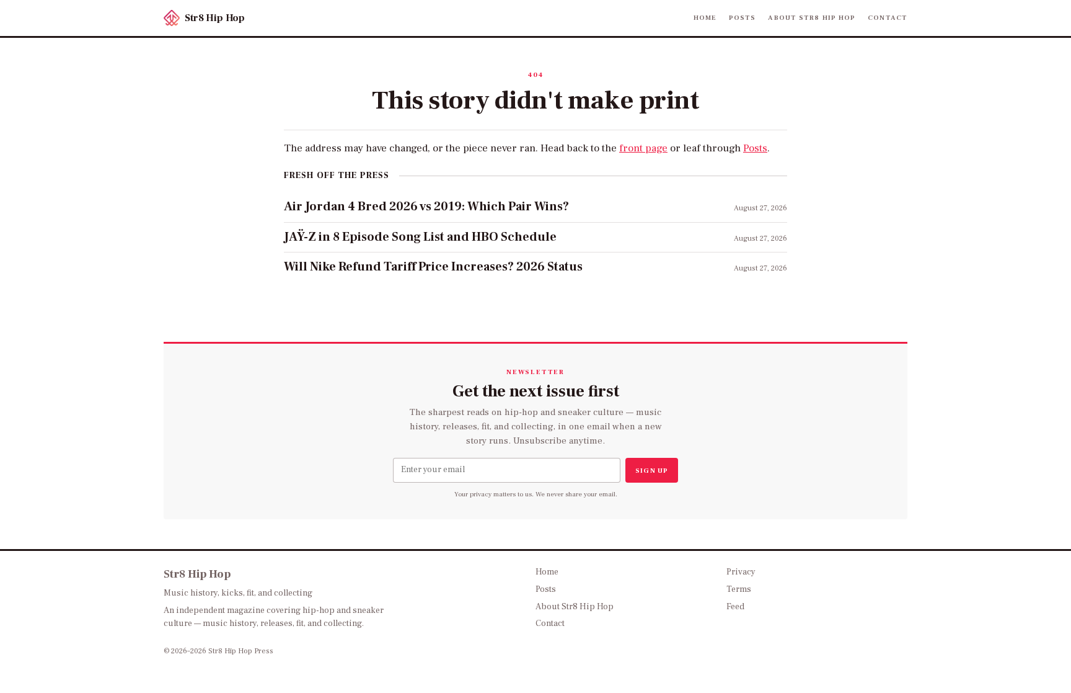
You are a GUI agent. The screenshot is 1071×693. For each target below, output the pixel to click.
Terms (738, 589)
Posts (742, 17)
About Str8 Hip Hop (811, 17)
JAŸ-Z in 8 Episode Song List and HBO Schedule (420, 237)
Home (705, 17)
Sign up (651, 470)
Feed (735, 606)
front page (643, 148)
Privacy (741, 572)
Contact (887, 17)
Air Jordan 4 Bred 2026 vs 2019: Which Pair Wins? (426, 207)
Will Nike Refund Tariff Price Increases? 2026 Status (433, 267)
